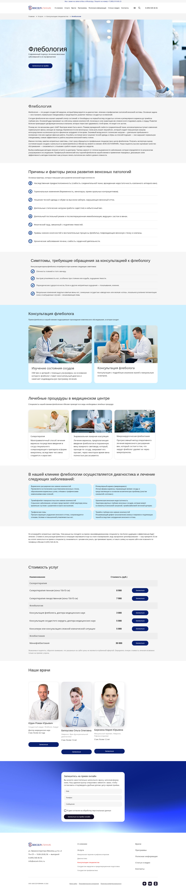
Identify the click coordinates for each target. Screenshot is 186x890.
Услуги (40, 16)
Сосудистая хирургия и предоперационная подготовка (98, 866)
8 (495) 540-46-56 (151, 8)
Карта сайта (73, 884)
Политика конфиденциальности (111, 884)
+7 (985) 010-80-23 (114, 1)
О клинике (82, 844)
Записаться (140, 590)
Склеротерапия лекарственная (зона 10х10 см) (53, 598)
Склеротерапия (38, 583)
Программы (82, 8)
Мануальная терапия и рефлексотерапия (93, 854)
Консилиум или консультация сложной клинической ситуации (62, 628)
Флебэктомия (37, 635)
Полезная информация (97, 8)
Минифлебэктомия (39, 643)
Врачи (73, 8)
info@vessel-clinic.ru (36, 861)
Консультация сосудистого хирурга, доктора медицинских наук (62, 620)
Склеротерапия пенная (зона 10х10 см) (49, 590)
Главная (31, 16)
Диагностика (82, 858)
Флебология (36, 605)
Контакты (125, 8)
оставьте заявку (119, 539)
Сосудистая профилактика (87, 870)
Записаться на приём (40, 66)
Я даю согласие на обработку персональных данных (89, 810)
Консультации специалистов (57, 16)
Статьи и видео (114, 8)
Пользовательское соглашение (89, 884)
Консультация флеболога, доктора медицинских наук (57, 612)
